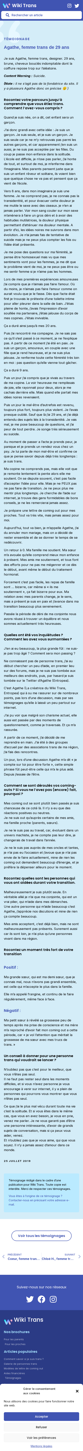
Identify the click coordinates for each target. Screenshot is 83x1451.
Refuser (41, 1427)
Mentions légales (41, 1446)
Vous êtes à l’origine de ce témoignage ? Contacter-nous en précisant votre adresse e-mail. (39, 1200)
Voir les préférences (41, 1438)
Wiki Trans (24, 5)
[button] (77, 1391)
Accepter (41, 1417)
